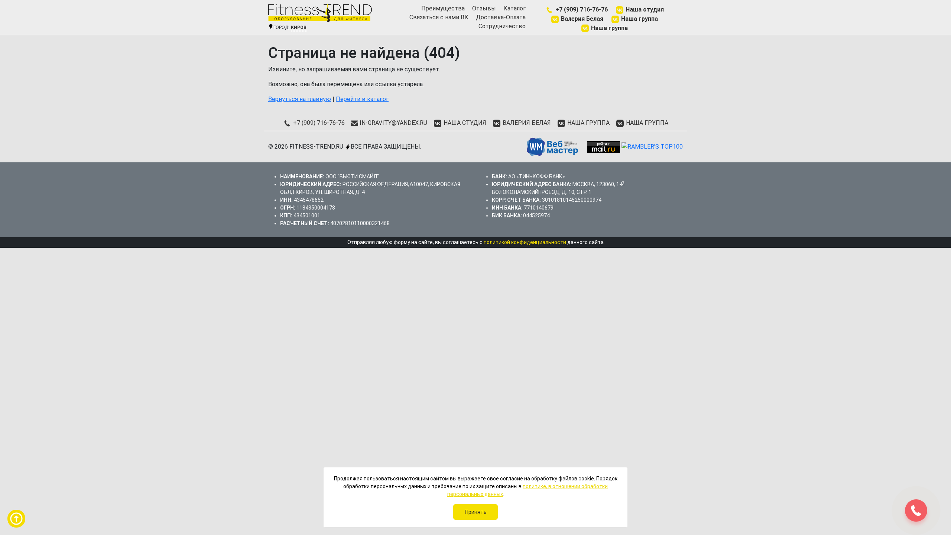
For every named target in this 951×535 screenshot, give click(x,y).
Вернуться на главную (299, 99)
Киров (298, 27)
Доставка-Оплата (501, 17)
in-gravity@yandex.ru (392, 122)
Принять (475, 512)
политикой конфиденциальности (525, 242)
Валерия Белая (581, 18)
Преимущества (443, 8)
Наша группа (639, 18)
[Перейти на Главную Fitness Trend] (320, 13)
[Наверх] (16, 519)
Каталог (514, 8)
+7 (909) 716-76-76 (581, 9)
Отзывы (484, 8)
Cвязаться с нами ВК (438, 17)
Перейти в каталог (362, 99)
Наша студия (644, 9)
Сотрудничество (502, 26)
